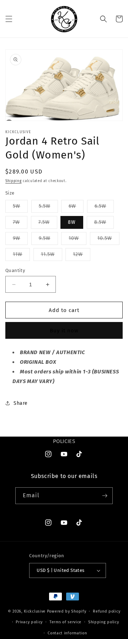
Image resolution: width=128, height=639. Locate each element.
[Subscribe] (104, 495)
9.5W (48, 240)
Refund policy (106, 611)
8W (72, 222)
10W (77, 240)
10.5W (108, 240)
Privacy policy (29, 622)
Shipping (13, 181)
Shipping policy (103, 622)
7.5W (47, 224)
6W (76, 208)
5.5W (48, 208)
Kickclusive (35, 611)
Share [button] (21, 403)
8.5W (104, 224)
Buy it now (64, 330)
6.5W (104, 208)
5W (20, 208)
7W (20, 224)
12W (81, 256)
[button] (9, 19)
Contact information (67, 633)
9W (20, 240)
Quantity (15, 270)
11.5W (51, 256)
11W (21, 256)
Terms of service (65, 622)
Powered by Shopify (66, 611)
